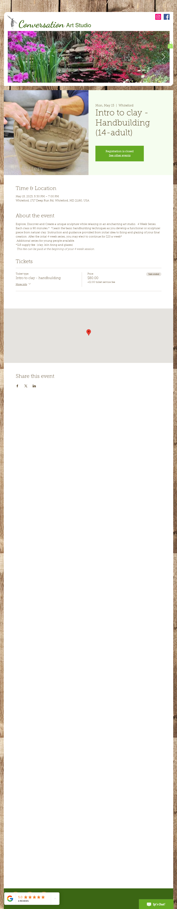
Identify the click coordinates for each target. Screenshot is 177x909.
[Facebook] (167, 17)
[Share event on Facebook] (17, 386)
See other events (120, 155)
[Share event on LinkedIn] (34, 386)
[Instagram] (158, 17)
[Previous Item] (14, 57)
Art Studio (78, 25)
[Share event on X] (25, 386)
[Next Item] (164, 57)
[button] (170, 45)
